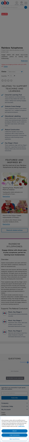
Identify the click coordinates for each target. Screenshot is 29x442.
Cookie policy (21, 426)
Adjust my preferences (14, 439)
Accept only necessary (14, 435)
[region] (14, 429)
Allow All (14, 431)
